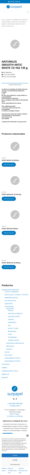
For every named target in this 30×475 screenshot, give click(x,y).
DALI (9, 325)
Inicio (3, 20)
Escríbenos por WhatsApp (15, 416)
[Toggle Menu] (27, 12)
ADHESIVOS (9, 303)
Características (15, 85)
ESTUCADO (8, 355)
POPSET (10, 310)
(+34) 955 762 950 (15, 404)
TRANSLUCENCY (13, 340)
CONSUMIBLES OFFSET (12, 358)
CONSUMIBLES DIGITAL (12, 361)
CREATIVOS (10, 308)
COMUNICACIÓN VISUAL (10, 371)
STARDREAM (12, 337)
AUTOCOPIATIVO (10, 300)
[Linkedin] (13, 399)
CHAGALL (11, 319)
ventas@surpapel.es (15, 405)
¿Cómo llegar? (15, 414)
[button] (27, 435)
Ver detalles (9, 164)
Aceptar (15, 455)
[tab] (15, 85)
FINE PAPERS (9, 306)
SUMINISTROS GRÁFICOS (10, 290)
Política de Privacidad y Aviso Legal (12, 470)
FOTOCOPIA (6, 364)
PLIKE (10, 334)
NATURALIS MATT (14, 316)
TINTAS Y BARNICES (11, 292)
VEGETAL (9, 349)
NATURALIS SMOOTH (15, 313)
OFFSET (7, 352)
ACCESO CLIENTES (14, 1)
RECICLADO (10, 346)
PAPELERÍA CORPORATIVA (15, 343)
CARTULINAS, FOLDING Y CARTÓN (16, 295)
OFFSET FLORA (13, 328)
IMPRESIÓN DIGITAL (11, 298)
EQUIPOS (5, 377)
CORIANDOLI (12, 322)
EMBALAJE (5, 374)
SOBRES (4, 367)
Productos (9, 20)
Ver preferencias (15, 464)
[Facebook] (16, 399)
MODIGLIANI (12, 331)
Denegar (15, 460)
